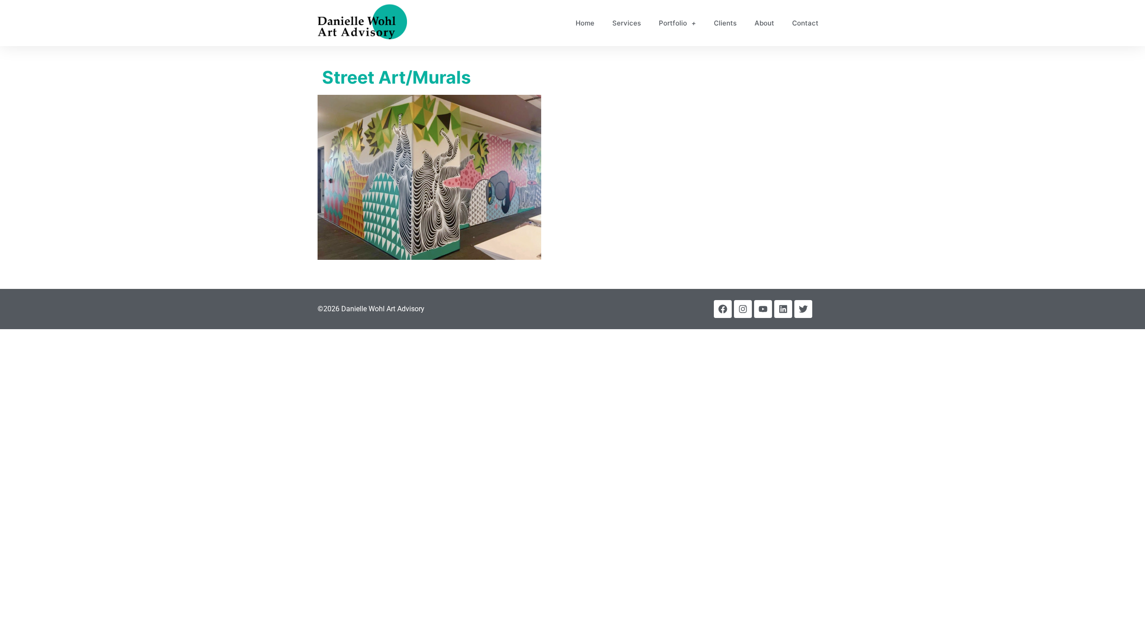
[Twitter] (803, 309)
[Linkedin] (783, 309)
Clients (725, 23)
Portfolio (673, 23)
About (764, 23)
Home (585, 23)
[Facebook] (723, 309)
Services (626, 23)
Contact (805, 23)
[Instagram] (743, 309)
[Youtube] (763, 309)
